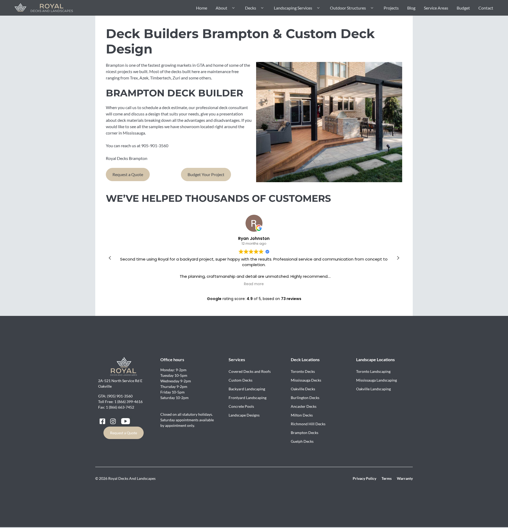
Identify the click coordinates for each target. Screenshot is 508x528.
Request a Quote (127, 174)
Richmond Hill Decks (308, 424)
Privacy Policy (364, 478)
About (221, 7)
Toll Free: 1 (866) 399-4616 (120, 401)
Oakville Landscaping (373, 389)
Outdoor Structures (348, 7)
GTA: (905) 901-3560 (115, 396)
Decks (250, 7)
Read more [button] (254, 284)
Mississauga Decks (306, 380)
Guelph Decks (302, 441)
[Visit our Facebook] (102, 421)
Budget (463, 7)
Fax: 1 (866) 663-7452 (116, 407)
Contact (485, 7)
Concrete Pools (241, 406)
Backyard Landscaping (247, 389)
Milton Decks (302, 415)
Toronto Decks (303, 371)
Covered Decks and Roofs (250, 371)
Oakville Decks (303, 389)
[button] (398, 258)
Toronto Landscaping (373, 371)
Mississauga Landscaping (376, 380)
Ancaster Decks (303, 406)
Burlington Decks (305, 397)
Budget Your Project (206, 174)
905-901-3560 (154, 145)
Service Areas (436, 7)
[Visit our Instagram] (113, 421)
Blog (411, 7)
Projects (391, 7)
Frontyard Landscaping (247, 397)
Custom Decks (240, 380)
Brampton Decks (304, 432)
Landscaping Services (293, 7)
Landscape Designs (244, 415)
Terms (387, 478)
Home (201, 7)
